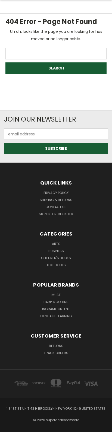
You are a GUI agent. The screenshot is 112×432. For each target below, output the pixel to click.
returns (56, 346)
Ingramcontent (56, 309)
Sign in (45, 214)
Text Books (56, 265)
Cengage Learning (56, 316)
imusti (56, 295)
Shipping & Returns (56, 200)
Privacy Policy (56, 192)
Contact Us (56, 207)
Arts (56, 244)
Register (65, 214)
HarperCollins (56, 302)
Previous (8, 427)
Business (56, 251)
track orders (56, 353)
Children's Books (56, 258)
